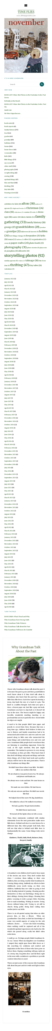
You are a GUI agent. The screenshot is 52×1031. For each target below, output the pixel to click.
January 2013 (9, 501)
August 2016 (8, 428)
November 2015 (10, 454)
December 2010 (10, 580)
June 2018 (7, 368)
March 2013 (8, 497)
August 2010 (8, 594)
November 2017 (10, 388)
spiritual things (9, 179)
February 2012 (9, 534)
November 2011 (10, 544)
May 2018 (7, 371)
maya (12, 239)
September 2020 (10, 305)
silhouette (23, 251)
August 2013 (8, 481)
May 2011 (7, 564)
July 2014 (7, 468)
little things (8, 159)
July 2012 (7, 517)
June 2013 (7, 487)
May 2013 (7, 491)
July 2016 (7, 431)
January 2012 (9, 537)
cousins (28, 212)
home (6, 146)
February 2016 (9, 448)
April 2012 (7, 527)
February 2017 (9, 415)
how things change (17, 236)
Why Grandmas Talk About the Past (17, 626)
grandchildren (27, 227)
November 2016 (10, 421)
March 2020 (8, 325)
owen (7, 243)
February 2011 (9, 574)
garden (7, 136)
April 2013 (7, 494)
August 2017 (8, 395)
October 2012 (9, 511)
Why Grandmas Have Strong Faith (16, 620)
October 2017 (9, 391)
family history (9, 130)
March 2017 (8, 411)
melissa (20, 239)
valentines (9, 269)
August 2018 (8, 361)
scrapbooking (9, 173)
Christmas (35, 208)
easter (16, 217)
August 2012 (8, 514)
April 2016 (8, 441)
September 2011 (10, 550)
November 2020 (10, 299)
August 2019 (8, 335)
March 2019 (8, 342)
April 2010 (7, 607)
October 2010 (9, 587)
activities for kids (12, 204)
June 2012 (7, 521)
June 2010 (7, 600)
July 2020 (7, 312)
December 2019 (10, 328)
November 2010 (10, 584)
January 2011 (9, 577)
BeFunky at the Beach (12, 101)
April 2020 (8, 322)
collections (18, 212)
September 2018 (10, 358)
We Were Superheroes (12, 113)
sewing (7, 176)
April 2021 (7, 285)
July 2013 (7, 484)
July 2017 (7, 398)
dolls (34, 212)
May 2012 (7, 524)
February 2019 (9, 345)
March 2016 (8, 444)
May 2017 (7, 405)
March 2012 (8, 531)
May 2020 (7, 318)
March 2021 (8, 289)
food (6, 133)
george (10, 227)
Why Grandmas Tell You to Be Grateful (18, 630)
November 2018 (10, 352)
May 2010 (7, 603)
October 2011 (9, 547)
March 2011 (8, 570)
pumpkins (12, 251)
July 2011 (7, 557)
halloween (25, 232)
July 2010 (7, 597)
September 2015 (10, 461)
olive (27, 239)
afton (28, 203)
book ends (8, 123)
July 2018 (7, 365)
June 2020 (8, 315)
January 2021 (9, 292)
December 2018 (10, 348)
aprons (8, 208)
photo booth (36, 243)
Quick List (7, 110)
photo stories (33, 248)
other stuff (8, 166)
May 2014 (7, 471)
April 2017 (7, 408)
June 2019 (7, 338)
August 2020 (8, 309)
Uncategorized (9, 193)
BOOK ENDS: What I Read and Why (17, 616)
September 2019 (10, 332)
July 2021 (7, 282)
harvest (35, 232)
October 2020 (9, 302)
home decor (8, 149)
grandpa (7, 140)
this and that (8, 183)
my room (7, 163)
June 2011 (7, 560)
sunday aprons (11, 261)
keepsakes (33, 235)
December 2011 (9, 540)
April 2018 (8, 375)
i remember (8, 153)
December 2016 (10, 418)
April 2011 (7, 567)
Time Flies (26, 12)
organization (39, 239)
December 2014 (10, 464)
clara (9, 212)
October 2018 (9, 355)
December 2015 (10, 451)
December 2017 (9, 385)
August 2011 (8, 554)
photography (9, 169)
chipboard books (19, 208)
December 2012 (10, 504)
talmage (31, 260)
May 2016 (7, 438)
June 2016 (7, 434)
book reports (9, 126)
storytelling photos (24, 255)
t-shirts (21, 261)
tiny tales (7, 189)
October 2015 (9, 458)
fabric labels (28, 217)
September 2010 (10, 590)
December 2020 (10, 295)
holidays (7, 143)
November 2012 (10, 507)
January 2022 (9, 279)
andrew (38, 204)
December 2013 (10, 474)
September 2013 (10, 478)
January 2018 (9, 381)
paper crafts (20, 243)
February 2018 (9, 378)
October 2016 (9, 425)
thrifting (7, 186)
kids (5, 156)
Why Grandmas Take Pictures (15, 623)
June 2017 (7, 401)
